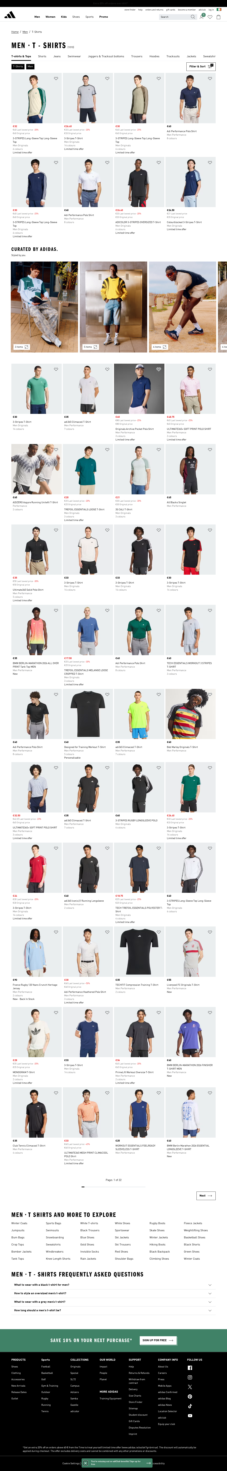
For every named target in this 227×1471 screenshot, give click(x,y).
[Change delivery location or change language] (219, 10)
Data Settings (88, 1463)
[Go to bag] (218, 17)
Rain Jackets (88, 1259)
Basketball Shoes (194, 1237)
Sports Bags (53, 1223)
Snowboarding (55, 1237)
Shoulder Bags (124, 1259)
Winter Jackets (159, 1237)
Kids (64, 17)
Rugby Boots (157, 1223)
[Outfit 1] (44, 307)
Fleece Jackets (193, 1223)
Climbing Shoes (159, 1259)
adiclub (202, 10)
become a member (187, 10)
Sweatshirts (53, 1244)
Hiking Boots (157, 1244)
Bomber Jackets (21, 1251)
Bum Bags (17, 1237)
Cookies (102, 1463)
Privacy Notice (115, 1463)
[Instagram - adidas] (201, 1378)
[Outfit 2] (113, 307)
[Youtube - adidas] (201, 1416)
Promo (103, 17)
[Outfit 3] (182, 307)
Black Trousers (89, 1230)
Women (50, 17)
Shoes (76, 17)
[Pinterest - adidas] (201, 1397)
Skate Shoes (157, 1230)
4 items (157, 347)
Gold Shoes (87, 1244)
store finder (129, 10)
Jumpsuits (17, 1230)
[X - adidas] (201, 1387)
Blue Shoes (87, 1237)
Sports (89, 17)
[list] (113, 57)
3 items (19, 347)
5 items (88, 347)
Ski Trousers (123, 1244)
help (140, 10)
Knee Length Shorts (58, 1259)
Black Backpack (160, 1251)
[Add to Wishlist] (56, 79)
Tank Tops (17, 1259)
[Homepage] (10, 15)
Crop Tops (17, 1244)
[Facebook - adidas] (201, 1368)
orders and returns (154, 10)
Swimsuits (52, 1230)
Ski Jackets (122, 1237)
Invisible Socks (89, 1251)
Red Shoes (121, 1251)
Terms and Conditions (137, 1463)
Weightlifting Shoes (196, 1230)
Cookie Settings (71, 1463)
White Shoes (122, 1223)
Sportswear (122, 1230)
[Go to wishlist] (210, 17)
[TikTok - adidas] (201, 1406)
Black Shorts (192, 1244)
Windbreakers (54, 1251)
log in (211, 10)
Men (37, 17)
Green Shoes (192, 1251)
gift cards (170, 10)
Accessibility (158, 1463)
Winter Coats (19, 1223)
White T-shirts (89, 1223)
